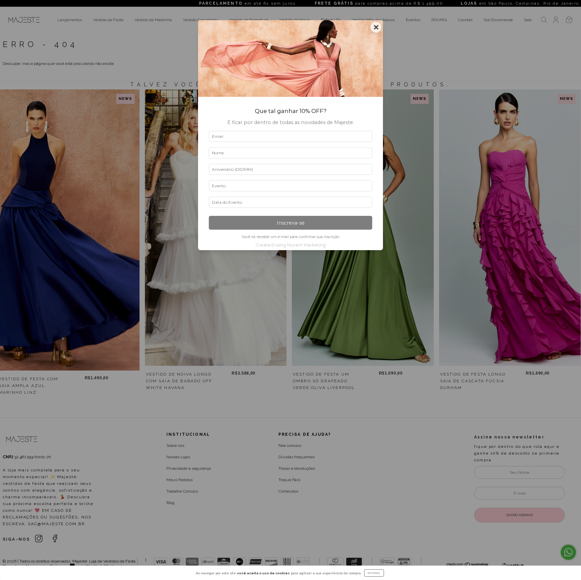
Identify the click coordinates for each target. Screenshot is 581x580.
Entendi (374, 573)
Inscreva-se (291, 223)
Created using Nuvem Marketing (291, 244)
